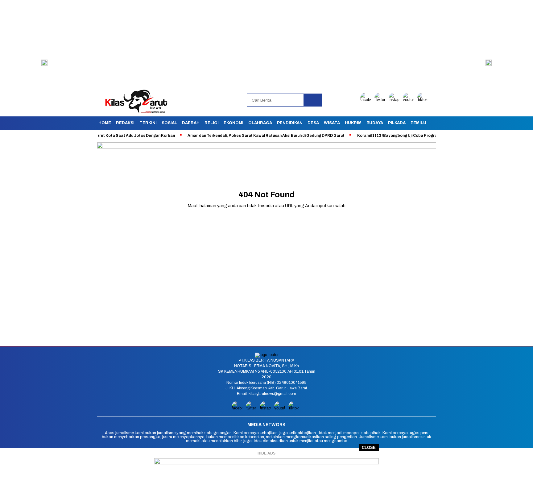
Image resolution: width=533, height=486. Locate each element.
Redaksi (125, 123)
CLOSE (369, 447)
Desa (313, 123)
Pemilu (418, 123)
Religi (212, 123)
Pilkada (397, 123)
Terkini (148, 123)
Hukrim (353, 123)
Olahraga (260, 123)
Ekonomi (233, 123)
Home (104, 123)
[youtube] (409, 99)
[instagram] (395, 99)
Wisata (332, 123)
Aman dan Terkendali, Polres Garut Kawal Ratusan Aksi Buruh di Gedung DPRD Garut (251, 135)
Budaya (374, 123)
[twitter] (380, 99)
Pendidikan (290, 123)
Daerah (191, 123)
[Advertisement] (185, 43)
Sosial (169, 123)
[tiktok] (423, 99)
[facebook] (366, 99)
